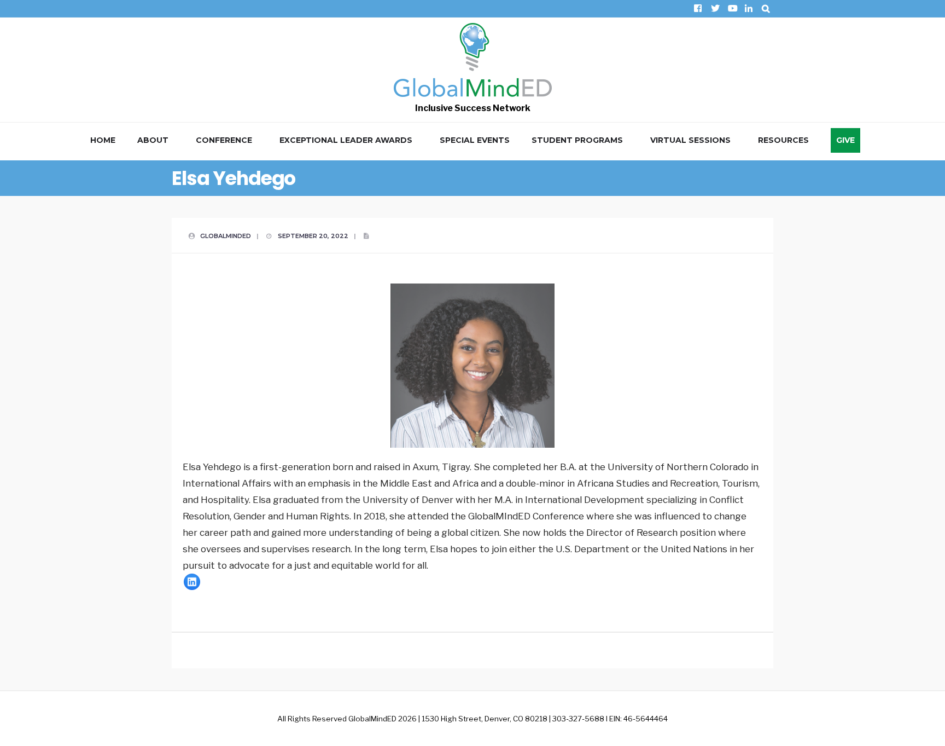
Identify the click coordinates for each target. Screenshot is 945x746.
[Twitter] (714, 8)
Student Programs (577, 140)
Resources (783, 140)
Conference (224, 140)
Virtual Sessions (690, 140)
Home (102, 140)
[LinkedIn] (748, 8)
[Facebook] (697, 8)
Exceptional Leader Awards (345, 140)
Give (845, 140)
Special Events (475, 140)
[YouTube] (731, 8)
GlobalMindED (225, 236)
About (152, 140)
